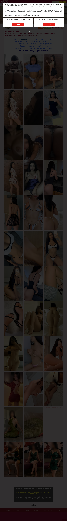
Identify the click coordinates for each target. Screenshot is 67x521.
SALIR (49, 24)
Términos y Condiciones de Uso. (33, 30)
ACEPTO (18, 24)
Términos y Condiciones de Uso (42, 14)
